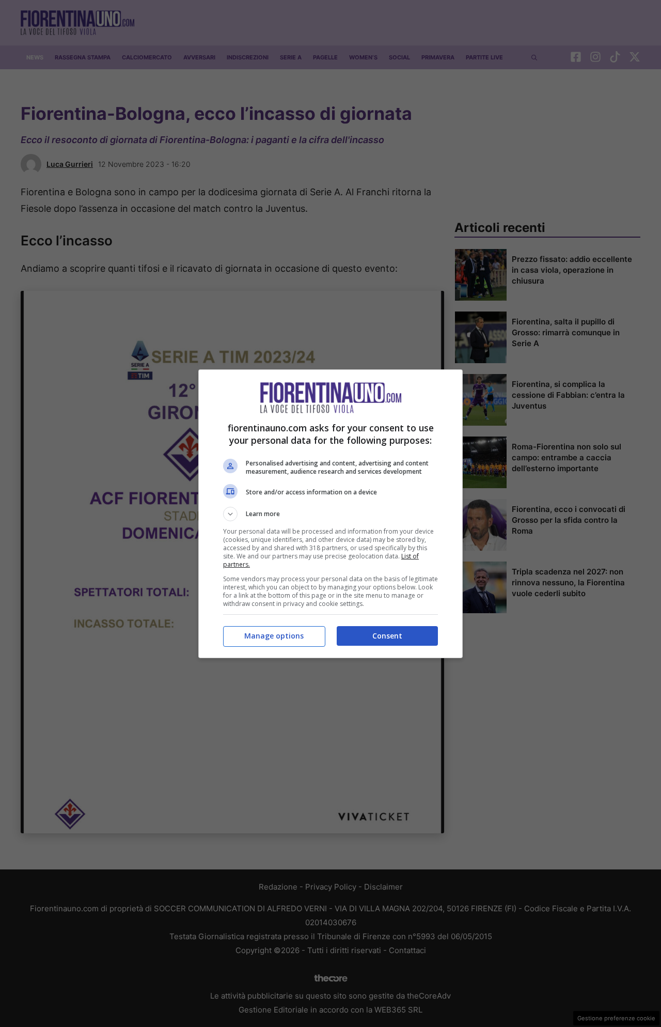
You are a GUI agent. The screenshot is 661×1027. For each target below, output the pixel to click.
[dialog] (330, 513)
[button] (330, 514)
